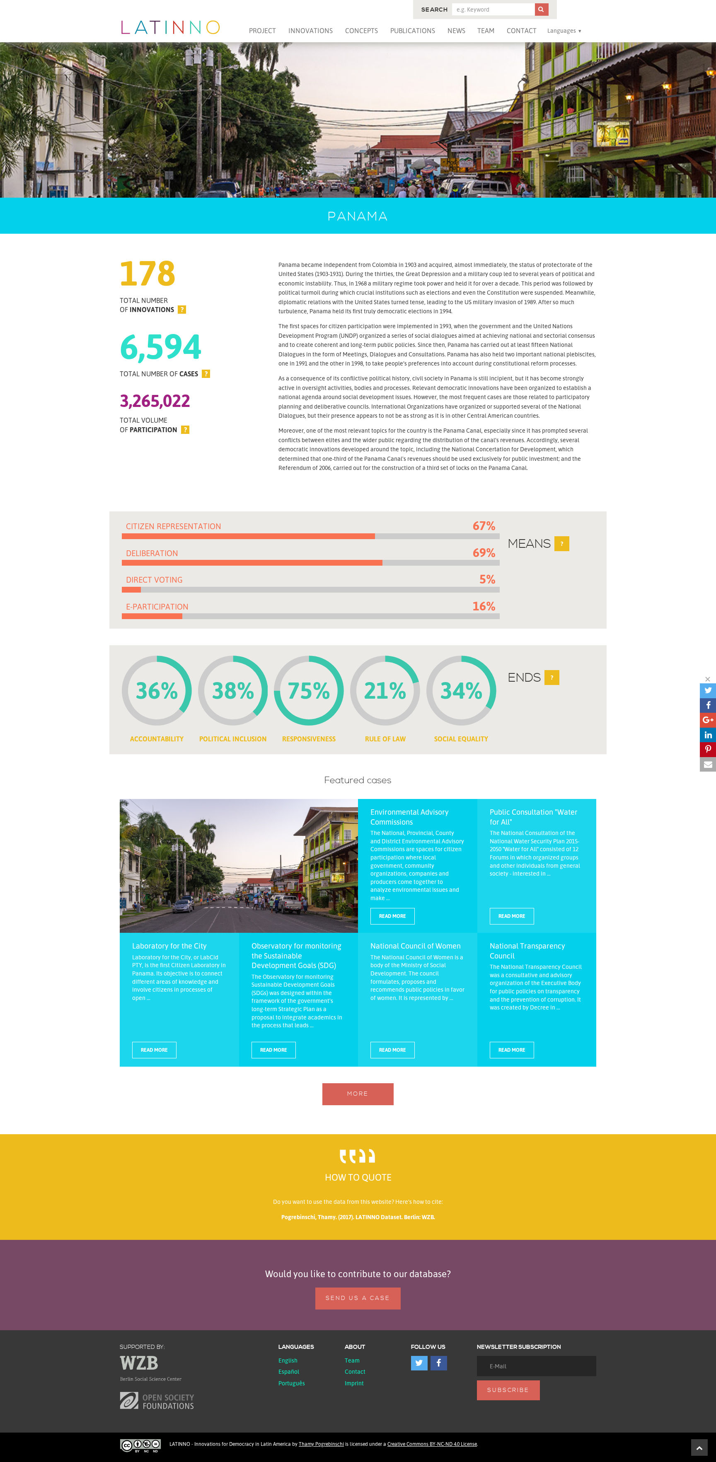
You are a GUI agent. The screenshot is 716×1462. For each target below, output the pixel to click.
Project (262, 31)
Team (485, 31)
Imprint (354, 1383)
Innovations (310, 31)
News (456, 31)
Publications (412, 31)
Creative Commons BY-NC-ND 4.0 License (432, 1444)
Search (434, 10)
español (288, 1371)
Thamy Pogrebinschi (321, 1444)
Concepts (361, 31)
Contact (522, 31)
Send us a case (358, 1298)
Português (291, 1383)
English (288, 1360)
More (357, 1094)
